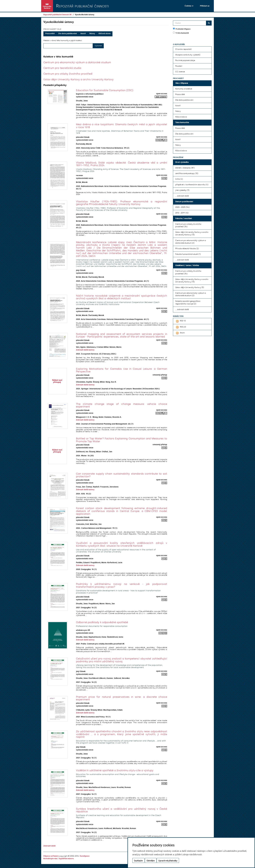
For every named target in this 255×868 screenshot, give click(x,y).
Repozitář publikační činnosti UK (57, 15)
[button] (189, 6)
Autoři (83, 33)
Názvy (92, 33)
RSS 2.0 (183, 327)
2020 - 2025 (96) (182, 207)
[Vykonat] (209, 23)
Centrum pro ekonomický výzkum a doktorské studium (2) (190, 241)
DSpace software (51, 856)
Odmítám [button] (151, 860)
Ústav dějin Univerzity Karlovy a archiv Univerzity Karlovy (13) (192, 233)
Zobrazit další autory (85, 350)
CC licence (180, 72)
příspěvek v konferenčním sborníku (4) (191, 185)
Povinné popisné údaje (185, 60)
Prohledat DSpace (183, 29)
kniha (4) (179, 179)
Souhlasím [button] (138, 860)
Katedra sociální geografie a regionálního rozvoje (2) (187, 302)
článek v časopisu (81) (184, 168)
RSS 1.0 (183, 321)
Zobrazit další (49, 846)
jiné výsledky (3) (182, 190)
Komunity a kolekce (183, 89)
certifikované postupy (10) (186, 173)
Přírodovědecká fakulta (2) (187, 249)
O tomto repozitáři (183, 49)
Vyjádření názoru (66, 859)
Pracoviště (50, 33)
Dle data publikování (67, 33)
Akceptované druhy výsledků (187, 55)
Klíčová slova (105, 33)
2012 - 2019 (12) (181, 213)
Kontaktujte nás (50, 859)
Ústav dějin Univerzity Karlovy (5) (189, 287)
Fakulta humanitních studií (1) (188, 254)
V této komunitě (182, 33)
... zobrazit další (182, 196)
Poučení (178, 66)
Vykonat (98, 46)
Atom (182, 333)
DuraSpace (84, 856)
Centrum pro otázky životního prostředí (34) (188, 225)
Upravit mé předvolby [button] (167, 860)
